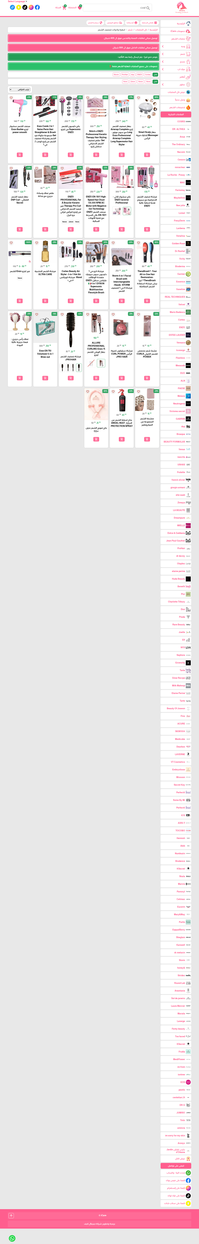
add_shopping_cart (147, 154)
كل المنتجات (141, 29)
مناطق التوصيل (114, 22)
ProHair (125, 74)
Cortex (147, 74)
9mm (125, 81)
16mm (140, 81)
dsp (132, 74)
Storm (116, 74)
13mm (148, 81)
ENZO (139, 74)
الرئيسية (154, 29)
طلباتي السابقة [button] (149, 22)
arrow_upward (11, 1216)
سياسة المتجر (95, 22)
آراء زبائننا (132, 22)
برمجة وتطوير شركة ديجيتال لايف (99, 1224)
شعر (130, 29)
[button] (75, 7)
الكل (155, 74)
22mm (132, 81)
